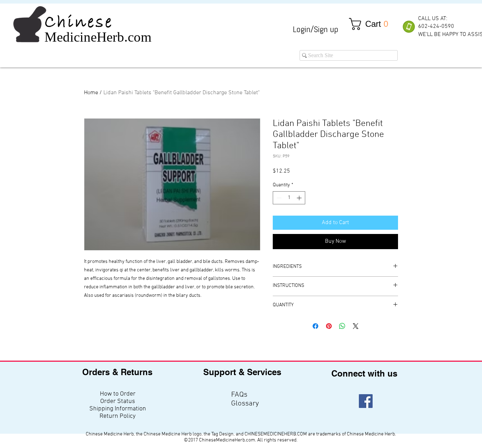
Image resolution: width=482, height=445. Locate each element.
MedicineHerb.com (97, 36)
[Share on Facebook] (315, 326)
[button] (371, 24)
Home (91, 92)
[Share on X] (355, 326)
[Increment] (299, 198)
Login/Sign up (315, 29)
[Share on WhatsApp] (342, 326)
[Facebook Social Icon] (366, 401)
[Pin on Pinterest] (329, 326)
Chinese (78, 23)
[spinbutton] (289, 198)
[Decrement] (278, 198)
